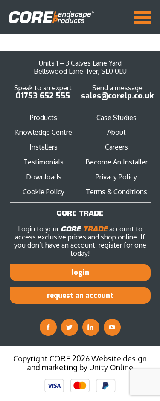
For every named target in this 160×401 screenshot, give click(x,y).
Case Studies (116, 117)
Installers (43, 147)
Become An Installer (116, 162)
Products (43, 117)
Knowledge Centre (43, 132)
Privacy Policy (116, 177)
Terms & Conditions (116, 192)
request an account (80, 295)
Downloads (43, 177)
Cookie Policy (43, 192)
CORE (51, 17)
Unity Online (111, 367)
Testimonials (43, 162)
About (116, 132)
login (80, 272)
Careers (116, 147)
